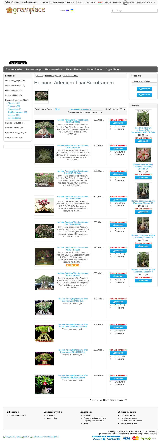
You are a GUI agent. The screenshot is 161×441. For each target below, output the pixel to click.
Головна (39, 76)
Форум (108, 2)
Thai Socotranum (70, 76)
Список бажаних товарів (131, 421)
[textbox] (134, 11)
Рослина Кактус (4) (13, 90)
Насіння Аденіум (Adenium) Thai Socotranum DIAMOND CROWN (73, 325)
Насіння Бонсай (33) (14, 128)
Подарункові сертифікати (95, 418)
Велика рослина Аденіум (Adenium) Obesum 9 (143, 236)
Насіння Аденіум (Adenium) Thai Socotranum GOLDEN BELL (73, 351)
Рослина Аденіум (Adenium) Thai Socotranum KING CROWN (143, 130)
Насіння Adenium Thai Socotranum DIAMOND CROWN (73, 172)
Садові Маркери (113, 69)
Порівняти (119, 129)
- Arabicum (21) (13, 106)
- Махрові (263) (13, 115)
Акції (86, 423)
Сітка (57, 109)
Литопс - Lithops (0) (13, 95)
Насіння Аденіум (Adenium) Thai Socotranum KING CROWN (73, 376)
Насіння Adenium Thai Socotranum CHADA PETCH (73, 121)
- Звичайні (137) (14, 118)
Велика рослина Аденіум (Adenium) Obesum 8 (143, 271)
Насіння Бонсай (94, 69)
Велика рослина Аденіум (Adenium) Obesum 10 (143, 202)
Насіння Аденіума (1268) (16, 100)
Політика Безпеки (18, 415)
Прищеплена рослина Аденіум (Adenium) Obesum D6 (143, 166)
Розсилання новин (129, 423)
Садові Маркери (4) (13, 137)
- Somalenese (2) (14, 109)
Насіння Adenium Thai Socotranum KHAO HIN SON (73, 249)
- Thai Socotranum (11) (17, 112)
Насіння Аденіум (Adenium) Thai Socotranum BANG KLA (73, 300)
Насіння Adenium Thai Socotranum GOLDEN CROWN (73, 197)
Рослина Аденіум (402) (15, 81)
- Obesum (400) (13, 103)
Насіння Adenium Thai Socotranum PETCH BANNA (73, 274)
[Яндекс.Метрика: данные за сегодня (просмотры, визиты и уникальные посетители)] (12, 437)
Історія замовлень (129, 418)
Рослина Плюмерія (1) (15, 86)
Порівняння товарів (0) (80, 109)
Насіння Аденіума (53, 69)
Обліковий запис (128, 415)
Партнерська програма (94, 421)
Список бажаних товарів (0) (63, 2)
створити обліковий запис (25, 2)
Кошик (80, 2)
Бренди (87, 415)
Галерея (117, 2)
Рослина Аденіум (14, 69)
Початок (44, 2)
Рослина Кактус (33, 69)
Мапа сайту (52, 418)
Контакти (51, 415)
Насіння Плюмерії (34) (15, 123)
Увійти (7, 2)
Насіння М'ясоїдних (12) (16, 133)
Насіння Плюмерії (74, 69)
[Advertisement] (80, 38)
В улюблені (120, 126)
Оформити (90, 2)
